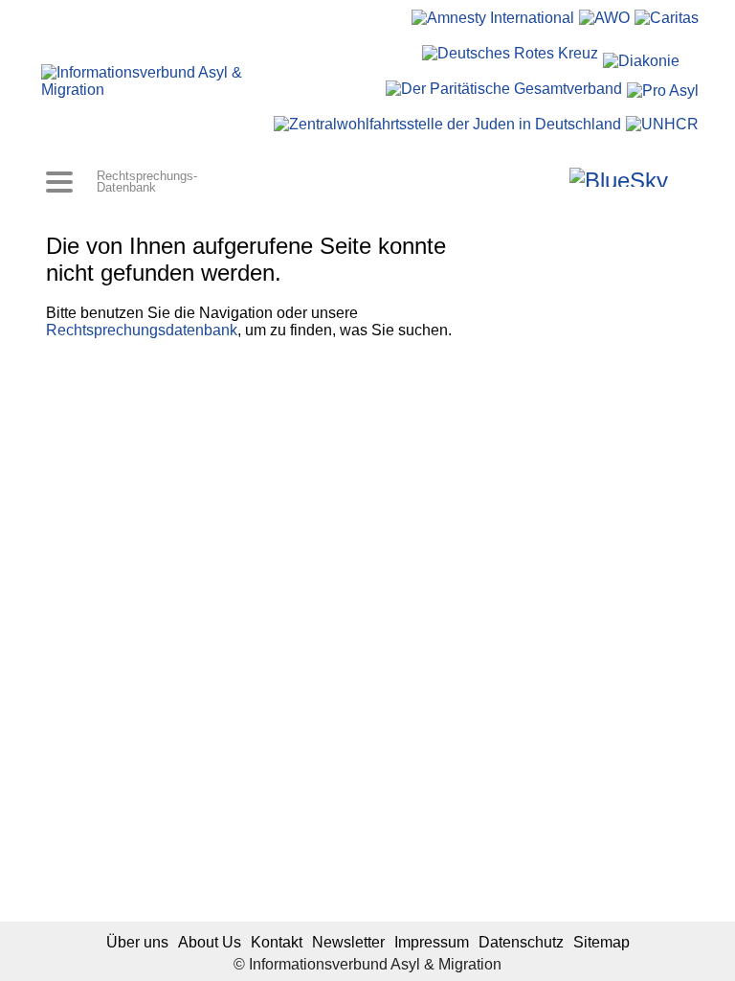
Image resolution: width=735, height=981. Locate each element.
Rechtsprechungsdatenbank (141, 330)
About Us (209, 942)
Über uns (137, 942)
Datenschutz (521, 942)
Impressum (431, 942)
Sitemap (601, 942)
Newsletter (348, 942)
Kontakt (276, 942)
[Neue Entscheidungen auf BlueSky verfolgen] (618, 177)
